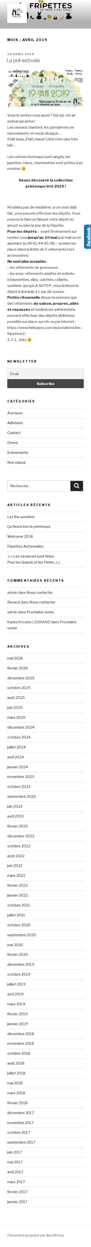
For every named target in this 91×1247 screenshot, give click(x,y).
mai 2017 (15, 1162)
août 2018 (16, 1063)
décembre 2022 (20, 836)
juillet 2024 (16, 747)
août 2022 (16, 856)
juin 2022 (14, 865)
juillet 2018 (16, 1073)
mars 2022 (16, 875)
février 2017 (17, 1192)
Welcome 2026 (20, 536)
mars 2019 (16, 1004)
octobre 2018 (18, 1053)
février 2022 (17, 885)
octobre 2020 (19, 925)
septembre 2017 (21, 1142)
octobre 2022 (18, 846)
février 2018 (17, 1103)
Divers (12, 443)
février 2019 (17, 1014)
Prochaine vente (40, 612)
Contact (14, 433)
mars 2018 (16, 1093)
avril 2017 (15, 1172)
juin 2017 (14, 1152)
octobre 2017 (18, 1132)
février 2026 (17, 668)
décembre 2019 (20, 964)
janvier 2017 (17, 1202)
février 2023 (17, 826)
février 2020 (17, 954)
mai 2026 (15, 658)
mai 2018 (15, 1083)
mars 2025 (16, 717)
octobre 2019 (18, 974)
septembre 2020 (21, 935)
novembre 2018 (20, 1043)
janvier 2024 (17, 767)
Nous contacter (40, 592)
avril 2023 (15, 816)
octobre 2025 (19, 688)
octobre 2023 (18, 786)
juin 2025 (15, 707)
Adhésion (15, 423)
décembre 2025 (20, 678)
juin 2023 (14, 806)
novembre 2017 (20, 1123)
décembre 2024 (20, 727)
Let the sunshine (21, 517)
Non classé (16, 462)
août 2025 (16, 698)
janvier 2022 (17, 895)
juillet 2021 (16, 915)
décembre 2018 (20, 1034)
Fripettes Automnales (25, 546)
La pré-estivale (23, 60)
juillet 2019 (16, 984)
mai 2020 (15, 945)
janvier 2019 (17, 1024)
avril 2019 (15, 994)
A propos (15, 413)
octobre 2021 (18, 905)
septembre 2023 (21, 796)
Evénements (17, 452)
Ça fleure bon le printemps (28, 526)
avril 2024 (15, 757)
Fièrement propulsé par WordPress (35, 1235)
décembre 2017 (20, 1113)
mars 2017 (16, 1182)
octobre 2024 (19, 737)
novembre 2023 (20, 777)
